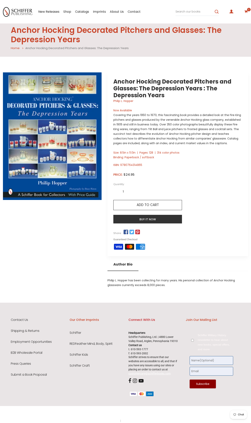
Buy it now (147, 219)
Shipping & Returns (25, 330)
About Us (117, 11)
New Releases (48, 11)
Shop (67, 11)
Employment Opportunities (31, 341)
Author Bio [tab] (123, 264)
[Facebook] (129, 381)
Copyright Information (134, 420)
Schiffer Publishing (136, 413)
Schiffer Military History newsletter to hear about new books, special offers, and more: (214, 342)
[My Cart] (246, 11)
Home (15, 48)
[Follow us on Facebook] (125, 232)
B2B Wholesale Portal (26, 352)
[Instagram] (135, 381)
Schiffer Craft (80, 365)
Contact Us (19, 319)
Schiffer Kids (79, 354)
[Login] (231, 11)
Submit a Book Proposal (29, 374)
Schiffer (75, 332)
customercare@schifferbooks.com (149, 373)
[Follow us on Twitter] (131, 232)
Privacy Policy (111, 420)
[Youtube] (141, 381)
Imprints (99, 11)
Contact (134, 11)
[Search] (217, 11)
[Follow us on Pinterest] (137, 232)
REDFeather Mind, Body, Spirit (91, 343)
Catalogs (82, 11)
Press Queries (21, 363)
